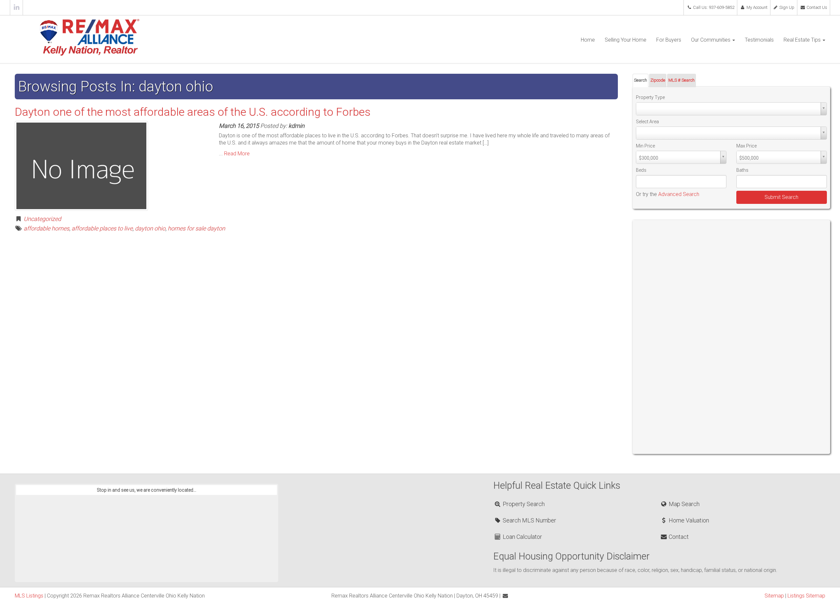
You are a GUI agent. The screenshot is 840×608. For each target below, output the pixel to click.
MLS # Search (681, 80)
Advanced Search (678, 194)
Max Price (746, 145)
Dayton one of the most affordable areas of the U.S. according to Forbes (192, 111)
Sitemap (774, 596)
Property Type (650, 97)
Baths (742, 170)
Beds (641, 170)
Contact (678, 536)
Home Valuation (688, 520)
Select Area (647, 121)
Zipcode (657, 80)
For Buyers (668, 40)
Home (588, 40)
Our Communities (711, 40)
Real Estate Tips (803, 40)
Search (640, 80)
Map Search (683, 503)
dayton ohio (150, 228)
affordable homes (46, 228)
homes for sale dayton (196, 228)
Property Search (523, 503)
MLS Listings (29, 596)
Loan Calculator (521, 536)
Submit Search (781, 197)
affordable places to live (102, 228)
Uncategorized (42, 218)
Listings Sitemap (806, 596)
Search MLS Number (528, 520)
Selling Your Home (625, 40)
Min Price (645, 145)
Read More (237, 153)
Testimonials (759, 40)
